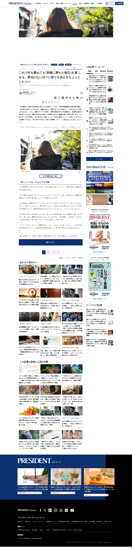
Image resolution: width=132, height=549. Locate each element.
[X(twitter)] (44, 510)
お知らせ (20, 521)
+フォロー (33, 92)
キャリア (68, 3)
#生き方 (61, 64)
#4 (51, 68)
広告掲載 (91, 521)
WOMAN (34, 530)
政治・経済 (59, 3)
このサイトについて (38, 521)
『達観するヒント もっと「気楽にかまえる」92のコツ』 (34, 64)
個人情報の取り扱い (64, 521)
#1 (23, 68)
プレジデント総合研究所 (23, 538)
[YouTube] (72, 510)
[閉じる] (131, 548)
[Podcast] (66, 510)
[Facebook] (40, 510)
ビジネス (45, 3)
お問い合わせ (108, 521)
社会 (80, 3)
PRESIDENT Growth (23, 530)
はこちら (100, 252)
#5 (61, 68)
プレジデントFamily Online (74, 530)
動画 (92, 3)
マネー (52, 3)
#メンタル (54, 64)
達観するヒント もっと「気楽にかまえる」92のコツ (44, 127)
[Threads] (61, 510)
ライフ (75, 3)
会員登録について (51, 521)
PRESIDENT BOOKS (58, 530)
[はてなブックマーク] (50, 510)
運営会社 (99, 521)
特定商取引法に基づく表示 (79, 521)
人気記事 (38, 3)
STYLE (48, 530)
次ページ (57, 102)
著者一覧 (27, 521)
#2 (32, 68)
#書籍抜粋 (68, 64)
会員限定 (86, 3)
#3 (42, 68)
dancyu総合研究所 (36, 538)
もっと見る (99, 159)
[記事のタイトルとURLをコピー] (74, 98)
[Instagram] (55, 510)
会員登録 (120, 3)
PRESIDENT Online (24, 89)
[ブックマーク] (81, 93)
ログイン (110, 3)
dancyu (41, 530)
